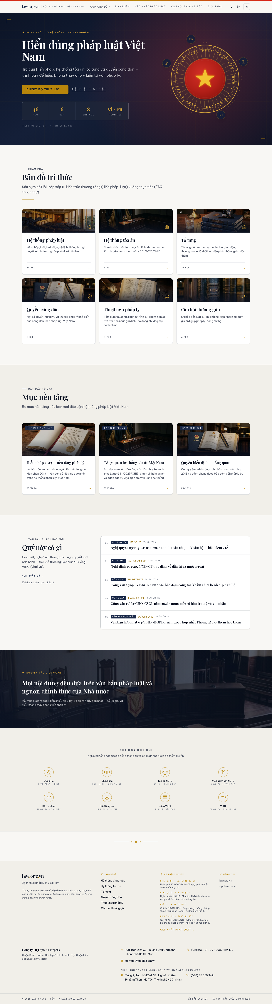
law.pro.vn (225, 880)
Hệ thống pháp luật (113, 880)
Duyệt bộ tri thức (45, 89)
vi (232, 6)
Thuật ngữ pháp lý (112, 902)
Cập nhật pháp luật (150, 6)
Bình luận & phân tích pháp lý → (39, 582)
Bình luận (122, 6)
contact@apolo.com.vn (140, 960)
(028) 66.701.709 (202, 950)
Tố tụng (106, 891)
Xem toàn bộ (32, 575)
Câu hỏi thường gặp (186, 6)
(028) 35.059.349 (202, 975)
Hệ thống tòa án (111, 886)
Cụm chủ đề (100, 6)
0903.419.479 (224, 950)
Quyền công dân (111, 897)
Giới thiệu (215, 6)
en (238, 6)
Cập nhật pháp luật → (177, 929)
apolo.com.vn (227, 886)
